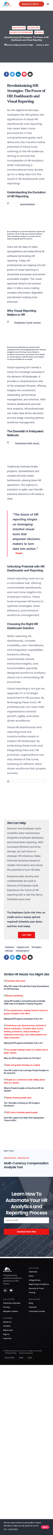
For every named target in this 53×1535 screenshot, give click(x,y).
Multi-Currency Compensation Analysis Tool (26, 1165)
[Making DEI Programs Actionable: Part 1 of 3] (26, 1031)
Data (31, 1276)
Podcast (33, 1307)
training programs (22, 951)
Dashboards (9, 947)
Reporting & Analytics (39, 1284)
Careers (6, 1326)
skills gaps (9, 951)
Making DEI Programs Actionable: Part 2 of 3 (23, 1019)
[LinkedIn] (5, 1290)
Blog (31, 1303)
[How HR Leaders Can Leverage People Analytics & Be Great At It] (22, 1065)
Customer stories (37, 1311)
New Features (10, 1158)
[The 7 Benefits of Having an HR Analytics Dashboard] (17, 1097)
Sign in (6, 1334)
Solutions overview (11, 1303)
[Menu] (47, 4)
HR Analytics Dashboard (21, 32)
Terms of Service (26, 1353)
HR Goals (39, 32)
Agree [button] (45, 1527)
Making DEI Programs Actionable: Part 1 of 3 (23, 1043)
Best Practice (19, 28)
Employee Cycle (23, 947)
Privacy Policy (10, 1353)
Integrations (35, 1280)
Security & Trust (36, 1288)
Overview (33, 1272)
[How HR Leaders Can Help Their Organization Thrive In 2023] (21, 1112)
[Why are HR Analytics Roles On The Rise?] (26, 1051)
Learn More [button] (13, 1529)
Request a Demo (30, 4)
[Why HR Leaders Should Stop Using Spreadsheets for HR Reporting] (15, 981)
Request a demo (10, 1311)
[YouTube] (11, 1290)
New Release (23, 1158)
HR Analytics (33, 28)
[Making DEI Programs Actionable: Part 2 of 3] (26, 1012)
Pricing (32, 1292)
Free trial (7, 1338)
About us (7, 1322)
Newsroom (8, 1330)
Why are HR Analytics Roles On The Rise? (22, 1058)
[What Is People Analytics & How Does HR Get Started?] (26, 1081)
